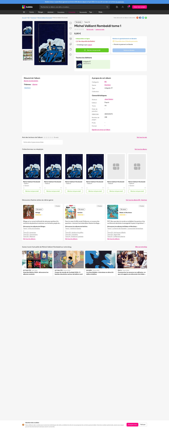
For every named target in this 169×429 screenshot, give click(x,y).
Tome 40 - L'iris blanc (71, 234)
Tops (90, 12)
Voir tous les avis (142, 137)
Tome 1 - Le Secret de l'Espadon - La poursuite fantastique (125, 228)
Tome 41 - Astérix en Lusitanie (74, 236)
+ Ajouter (34, 84)
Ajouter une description (31, 81)
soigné (90, 45)
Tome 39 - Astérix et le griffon (74, 232)
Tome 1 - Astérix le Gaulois (73, 228)
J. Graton (26, 185)
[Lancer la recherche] (107, 6)
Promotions (61, 12)
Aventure (33, 17)
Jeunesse (50, 12)
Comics (31, 12)
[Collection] (117, 7)
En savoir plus (120, 2)
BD (24, 12)
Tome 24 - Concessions (30, 234)
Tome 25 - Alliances (29, 236)
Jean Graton (109, 99)
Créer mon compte (139, 7)
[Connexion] (122, 7)
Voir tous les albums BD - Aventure (136, 200)
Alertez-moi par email (93, 50)
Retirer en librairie (129, 50)
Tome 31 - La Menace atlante (116, 236)
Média (100, 12)
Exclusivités (72, 12)
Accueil (24, 17)
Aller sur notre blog (141, 247)
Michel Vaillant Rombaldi (45, 17)
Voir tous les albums (141, 149)
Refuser (142, 424)
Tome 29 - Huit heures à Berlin (116, 232)
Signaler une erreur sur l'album (101, 130)
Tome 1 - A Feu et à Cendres (31, 228)
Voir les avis (89, 29)
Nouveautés (83, 12)
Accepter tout (132, 424)
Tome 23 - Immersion (29, 232)
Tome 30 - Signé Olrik (113, 234)
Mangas (40, 12)
